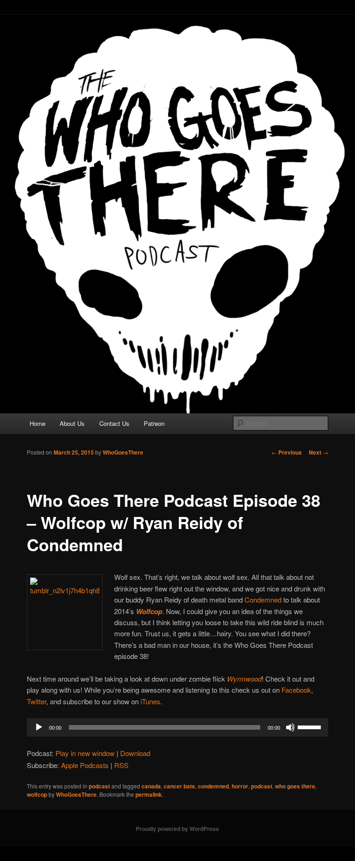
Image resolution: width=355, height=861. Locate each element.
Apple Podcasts (85, 765)
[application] (177, 727)
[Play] (38, 727)
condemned (213, 786)
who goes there (295, 786)
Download (135, 753)
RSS (121, 765)
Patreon (154, 423)
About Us (72, 423)
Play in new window (85, 753)
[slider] (311, 726)
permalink (148, 794)
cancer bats (179, 786)
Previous (286, 452)
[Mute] (290, 727)
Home (37, 423)
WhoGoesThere (123, 452)
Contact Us (114, 423)
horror (240, 786)
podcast (99, 786)
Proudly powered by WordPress (177, 828)
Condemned (263, 599)
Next (318, 452)
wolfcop (37, 794)
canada (151, 786)
